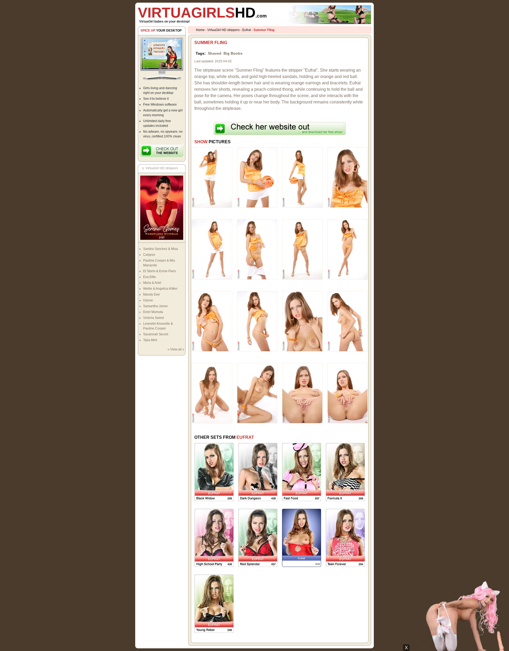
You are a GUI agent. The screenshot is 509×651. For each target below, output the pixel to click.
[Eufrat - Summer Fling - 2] (257, 177)
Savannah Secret (155, 334)
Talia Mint (150, 340)
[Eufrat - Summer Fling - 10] (257, 321)
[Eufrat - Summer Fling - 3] (302, 177)
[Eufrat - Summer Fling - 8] (347, 249)
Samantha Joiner (155, 306)
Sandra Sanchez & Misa (160, 249)
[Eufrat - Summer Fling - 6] (257, 249)
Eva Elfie (149, 277)
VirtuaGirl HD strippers (223, 30)
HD (202, 12)
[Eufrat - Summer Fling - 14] (257, 393)
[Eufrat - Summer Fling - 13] (212, 393)
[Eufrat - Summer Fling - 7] (302, 249)
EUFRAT (245, 437)
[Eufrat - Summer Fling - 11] (302, 321)
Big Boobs (233, 53)
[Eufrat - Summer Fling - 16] (347, 393)
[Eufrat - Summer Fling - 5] (212, 249)
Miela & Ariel (152, 283)
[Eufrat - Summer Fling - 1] (212, 177)
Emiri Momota (153, 312)
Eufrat (246, 30)
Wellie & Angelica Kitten (160, 288)
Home (200, 30)
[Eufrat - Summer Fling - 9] (212, 321)
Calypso (149, 255)
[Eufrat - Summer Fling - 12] (347, 321)
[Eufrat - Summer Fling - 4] (347, 177)
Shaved (214, 53)
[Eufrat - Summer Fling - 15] (302, 393)
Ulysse (148, 300)
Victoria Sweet (153, 318)
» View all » (176, 349)
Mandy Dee (151, 294)
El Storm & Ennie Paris (159, 271)
